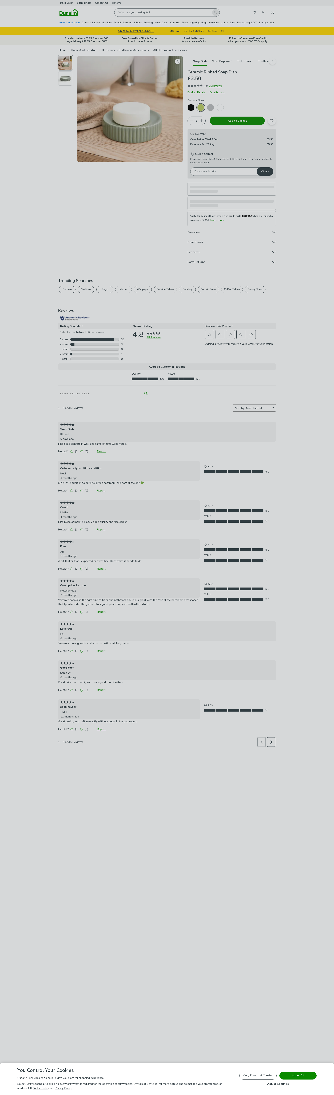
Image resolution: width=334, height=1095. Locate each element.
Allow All (298, 1075)
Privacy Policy (63, 1088)
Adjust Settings (278, 1084)
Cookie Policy (41, 1088)
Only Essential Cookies (258, 1075)
